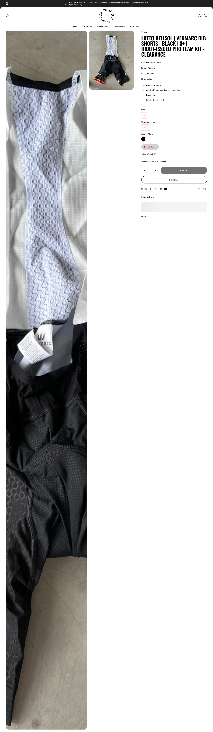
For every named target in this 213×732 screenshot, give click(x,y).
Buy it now (174, 180)
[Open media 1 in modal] (46, 380)
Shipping (144, 161)
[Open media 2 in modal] (111, 60)
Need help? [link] (202, 189)
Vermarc (145, 32)
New (145, 128)
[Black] (143, 139)
